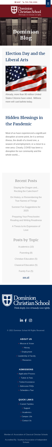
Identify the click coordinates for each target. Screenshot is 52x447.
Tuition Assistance (27, 382)
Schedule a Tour (27, 390)
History (27, 348)
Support (27, 408)
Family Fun (26, 271)
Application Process (27, 374)
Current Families (27, 404)
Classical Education (26, 265)
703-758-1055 (30, 2)
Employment (27, 352)
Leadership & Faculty (27, 356)
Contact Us (26, 421)
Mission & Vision (27, 343)
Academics (26, 247)
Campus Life (27, 416)
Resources (26, 360)
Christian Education (26, 259)
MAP (18, 2)
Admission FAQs (27, 386)
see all (26, 277)
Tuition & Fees (27, 378)
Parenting (26, 253)
